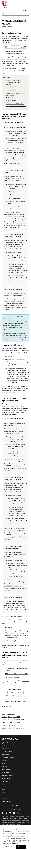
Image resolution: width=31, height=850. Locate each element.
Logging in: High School (8, 725)
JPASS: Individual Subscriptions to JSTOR (16, 674)
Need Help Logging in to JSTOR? (11, 717)
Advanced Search (7, 751)
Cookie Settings (10, 846)
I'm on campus (12, 90)
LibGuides (4, 766)
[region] (15, 837)
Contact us (25, 681)
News (3, 784)
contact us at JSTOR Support (17, 610)
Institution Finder (21, 131)
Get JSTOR (5, 781)
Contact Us (5, 799)
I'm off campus (12, 87)
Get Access (5, 760)
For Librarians (15, 805)
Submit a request (22, 701)
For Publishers (15, 809)
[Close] (29, 827)
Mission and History (7, 775)
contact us (6, 329)
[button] (28, 3)
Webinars (4, 787)
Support (4, 763)
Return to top (5, 706)
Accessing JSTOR (15, 10)
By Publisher (5, 749)
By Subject (5, 743)
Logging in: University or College (11, 722)
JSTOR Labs (5, 790)
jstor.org (10, 356)
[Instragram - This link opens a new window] (6, 813)
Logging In (24, 10)
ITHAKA (13, 816)
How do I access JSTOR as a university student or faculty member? (14, 82)
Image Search (6, 754)
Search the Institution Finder (10, 414)
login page (19, 252)
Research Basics (6, 769)
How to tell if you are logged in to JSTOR (13, 719)
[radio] (11, 692)
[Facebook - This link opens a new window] (3, 813)
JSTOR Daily (5, 793)
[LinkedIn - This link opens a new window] (14, 813)
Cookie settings (6, 801)
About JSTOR (5, 772)
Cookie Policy (14, 843)
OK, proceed (21, 847)
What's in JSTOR (6, 778)
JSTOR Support (5, 10)
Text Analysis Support (8, 757)
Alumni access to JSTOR (12, 677)
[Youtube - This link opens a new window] (10, 813)
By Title (4, 746)
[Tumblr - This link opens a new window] (18, 813)
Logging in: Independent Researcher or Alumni (15, 728)
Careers (4, 796)
